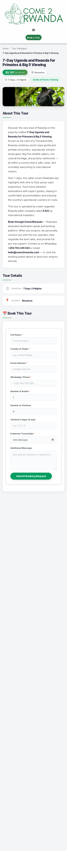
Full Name (16, 334)
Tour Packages (19, 48)
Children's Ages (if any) (22, 419)
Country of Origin (20, 349)
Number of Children (20, 405)
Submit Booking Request (31, 476)
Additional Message (21, 448)
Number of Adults (20, 391)
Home (6, 48)
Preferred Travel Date (22, 433)
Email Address (18, 363)
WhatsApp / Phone (20, 377)
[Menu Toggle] (33, 29)
